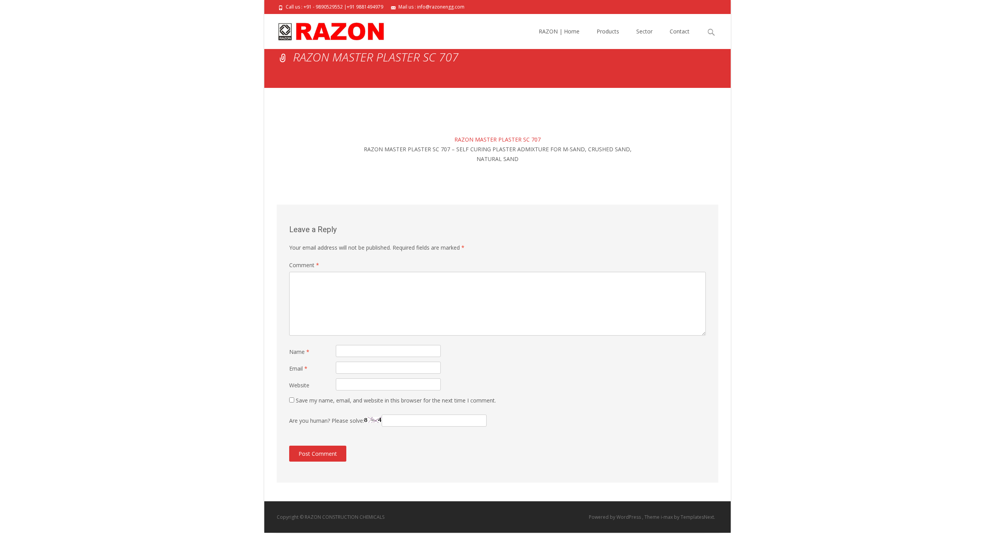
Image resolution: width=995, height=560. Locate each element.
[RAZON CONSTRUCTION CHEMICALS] (325, 29)
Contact (680, 31)
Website (299, 385)
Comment (304, 265)
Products (608, 31)
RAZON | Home (559, 31)
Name (299, 351)
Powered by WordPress (615, 517)
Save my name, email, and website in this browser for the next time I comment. (396, 400)
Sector (644, 31)
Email (298, 368)
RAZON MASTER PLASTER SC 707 (497, 139)
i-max (667, 517)
